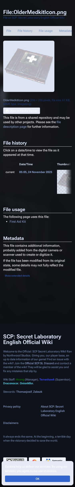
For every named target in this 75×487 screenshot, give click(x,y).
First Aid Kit (18, 221)
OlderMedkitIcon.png (16, 100)
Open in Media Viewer (24, 110)
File (8, 31)
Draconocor (10, 383)
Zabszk (37, 391)
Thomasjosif (24, 391)
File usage (46, 31)
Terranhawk (47, 379)
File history (25, 31)
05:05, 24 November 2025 (35, 172)
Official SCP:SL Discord (39, 363)
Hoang (20, 379)
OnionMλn (26, 383)
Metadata (65, 31)
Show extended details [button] (17, 275)
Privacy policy (12, 406)
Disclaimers (10, 423)
